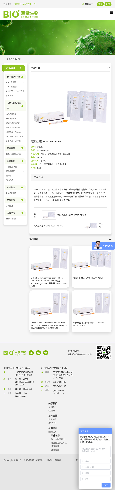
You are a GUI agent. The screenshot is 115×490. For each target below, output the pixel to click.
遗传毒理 (55, 446)
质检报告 (52, 423)
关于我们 (52, 407)
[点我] (111, 12)
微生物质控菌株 (58, 439)
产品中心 (17, 59)
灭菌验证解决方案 (59, 443)
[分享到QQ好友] (31, 352)
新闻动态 (52, 432)
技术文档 (52, 419)
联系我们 (52, 411)
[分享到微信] (38, 352)
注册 (108, 4)
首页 (9, 59)
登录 (100, 4)
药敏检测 (55, 450)
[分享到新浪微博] (45, 352)
